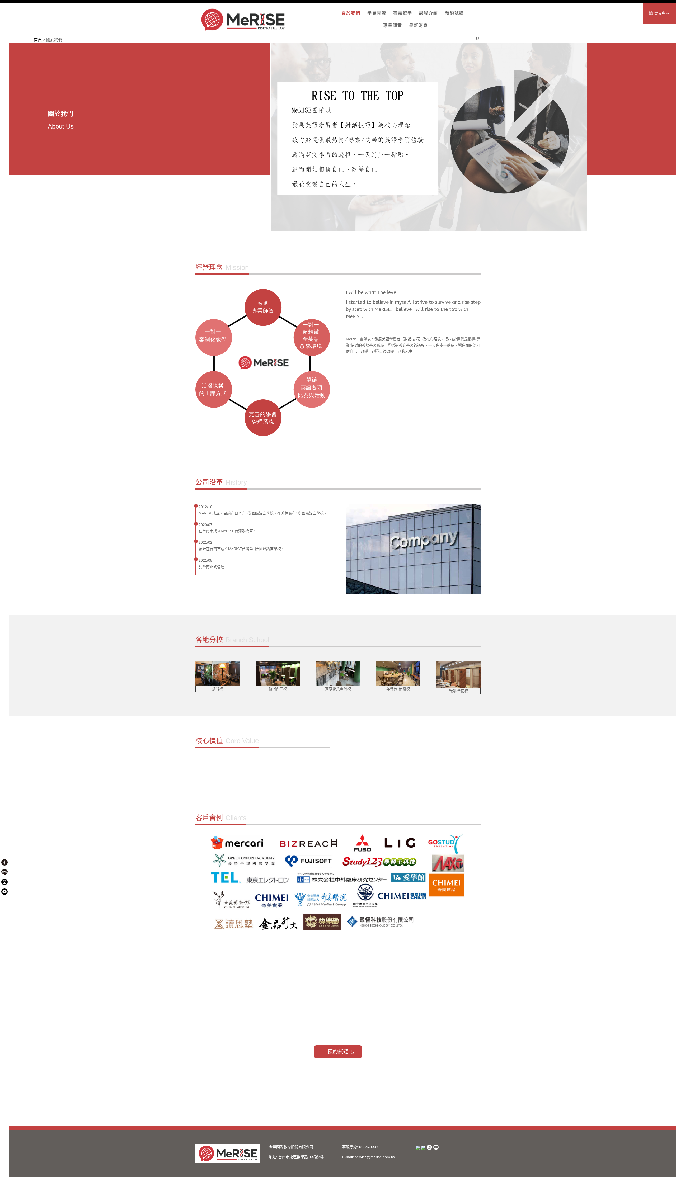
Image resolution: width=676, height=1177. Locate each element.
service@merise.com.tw (375, 1157)
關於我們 (350, 13)
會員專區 (661, 13)
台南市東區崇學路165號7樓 (301, 1157)
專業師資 (392, 26)
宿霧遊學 (402, 13)
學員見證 (376, 13)
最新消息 (418, 26)
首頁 (38, 39)
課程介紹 (428, 13)
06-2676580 (369, 1147)
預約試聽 (454, 13)
